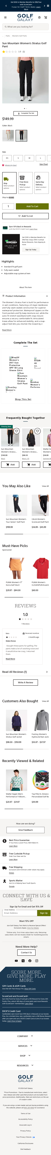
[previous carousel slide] (6, 6)
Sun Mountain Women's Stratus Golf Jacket (29, 450)
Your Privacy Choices (23, 1137)
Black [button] (3, 459)
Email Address (10, 910)
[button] (25, 113)
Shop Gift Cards (30, 989)
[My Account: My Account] (39, 17)
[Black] (21, 136)
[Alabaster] (8, 136)
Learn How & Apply (14, 1021)
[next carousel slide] (44, 6)
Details (11, 873)
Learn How (33, 229)
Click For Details (33, 928)
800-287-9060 (29, 1108)
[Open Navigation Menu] (5, 17)
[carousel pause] (48, 6)
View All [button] (45, 486)
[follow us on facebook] (30, 961)
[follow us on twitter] (23, 961)
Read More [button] (6, 330)
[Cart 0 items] (45, 17)
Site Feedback (25, 1149)
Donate (11, 886)
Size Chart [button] (44, 164)
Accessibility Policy (25, 1119)
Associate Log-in (25, 1125)
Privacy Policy (25, 1131)
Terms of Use (25, 1114)
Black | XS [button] (25, 459)
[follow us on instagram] (36, 961)
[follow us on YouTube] (16, 961)
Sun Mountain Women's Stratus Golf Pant (8, 450)
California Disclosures (25, 1143)
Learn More (13, 846)
